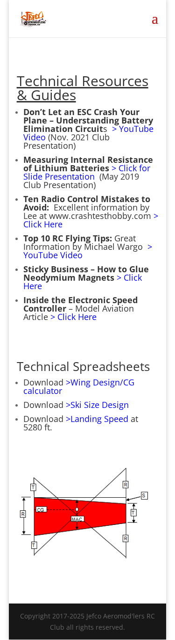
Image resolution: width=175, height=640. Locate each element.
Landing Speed (100, 418)
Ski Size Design (99, 404)
